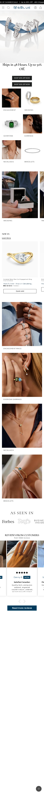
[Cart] (40, 7)
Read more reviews (22, 608)
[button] (20, 601)
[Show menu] (3, 7)
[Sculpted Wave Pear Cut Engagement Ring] (20, 259)
